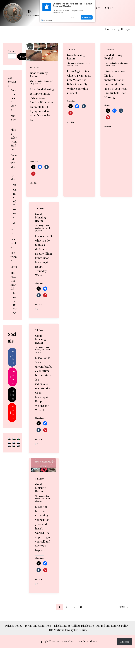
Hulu (13, 223)
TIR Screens (12, 81)
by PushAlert (48, 20)
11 (81, 606)
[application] (98, 7)
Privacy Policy (13, 625)
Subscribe (124, 641)
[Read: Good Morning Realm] (42, 51)
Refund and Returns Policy (112, 625)
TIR (29, 11)
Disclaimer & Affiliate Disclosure (74, 625)
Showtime (14, 256)
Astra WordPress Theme (85, 641)
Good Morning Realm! (76, 56)
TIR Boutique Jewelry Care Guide (68, 630)
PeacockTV (13, 243)
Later (72, 17)
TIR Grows (34, 67)
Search (11, 51)
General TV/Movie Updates (14, 167)
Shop (108, 7)
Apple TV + (13, 119)
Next (123, 606)
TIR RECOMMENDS (13, 280)
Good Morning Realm (39, 74)
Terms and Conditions (38, 625)
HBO (13, 185)
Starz (14, 266)
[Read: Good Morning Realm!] (43, 465)
